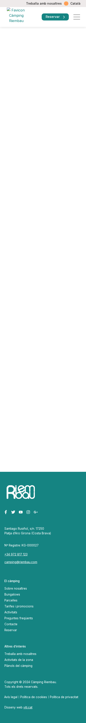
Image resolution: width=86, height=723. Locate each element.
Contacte (10, 624)
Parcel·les (10, 600)
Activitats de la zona (18, 660)
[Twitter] (13, 512)
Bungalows (12, 594)
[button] (77, 17)
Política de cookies (33, 697)
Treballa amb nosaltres (44, 3)
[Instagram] (28, 512)
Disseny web (18, 707)
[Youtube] (21, 512)
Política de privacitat (64, 697)
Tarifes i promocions (19, 606)
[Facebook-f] (6, 512)
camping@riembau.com (20, 562)
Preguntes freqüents (18, 618)
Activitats (10, 612)
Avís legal (10, 697)
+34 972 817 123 (16, 554)
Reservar (10, 630)
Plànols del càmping (18, 666)
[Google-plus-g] (35, 512)
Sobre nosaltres (15, 588)
